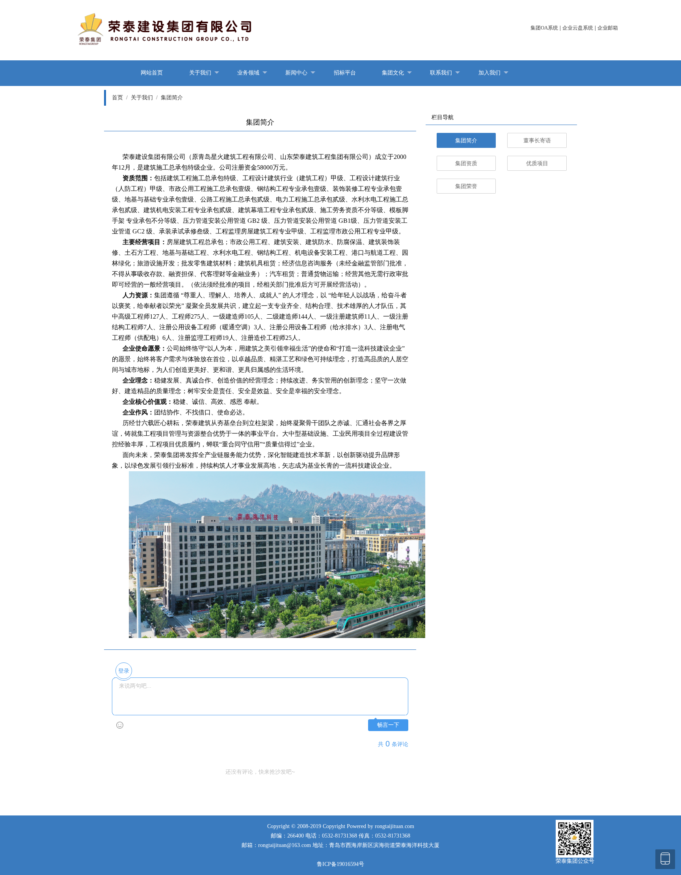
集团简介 (172, 98)
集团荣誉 (466, 186)
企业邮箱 (607, 28)
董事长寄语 (537, 141)
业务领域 (248, 73)
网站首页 (152, 73)
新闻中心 (296, 73)
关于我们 (200, 73)
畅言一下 (388, 725)
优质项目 (537, 163)
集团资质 (466, 163)
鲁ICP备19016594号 (340, 864)
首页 (120, 98)
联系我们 (441, 73)
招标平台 (345, 73)
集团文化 (393, 73)
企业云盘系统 (577, 28)
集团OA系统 (544, 28)
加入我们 (489, 73)
